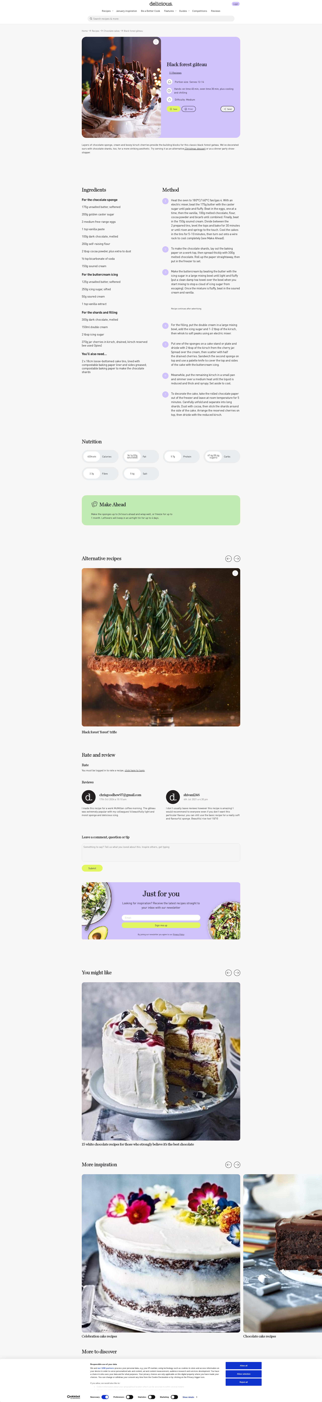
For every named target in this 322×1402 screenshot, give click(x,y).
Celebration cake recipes (99, 1336)
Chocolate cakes (112, 30)
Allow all (243, 1366)
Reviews (215, 10)
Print (190, 109)
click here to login (135, 770)
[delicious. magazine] (161, 4)
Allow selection (243, 1374)
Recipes (106, 10)
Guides (183, 10)
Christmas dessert (195, 148)
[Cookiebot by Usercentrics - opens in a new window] (74, 1397)
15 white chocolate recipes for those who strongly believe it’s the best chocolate (138, 1144)
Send (229, 109)
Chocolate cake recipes (259, 1336)
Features (169, 10)
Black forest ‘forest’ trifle (99, 732)
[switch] (129, 1397)
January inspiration (126, 10)
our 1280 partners (106, 1368)
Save (175, 109)
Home (85, 30)
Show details (188, 1397)
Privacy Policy (178, 934)
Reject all (244, 1382)
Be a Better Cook (150, 10)
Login (235, 4)
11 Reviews (175, 72)
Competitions (199, 10)
